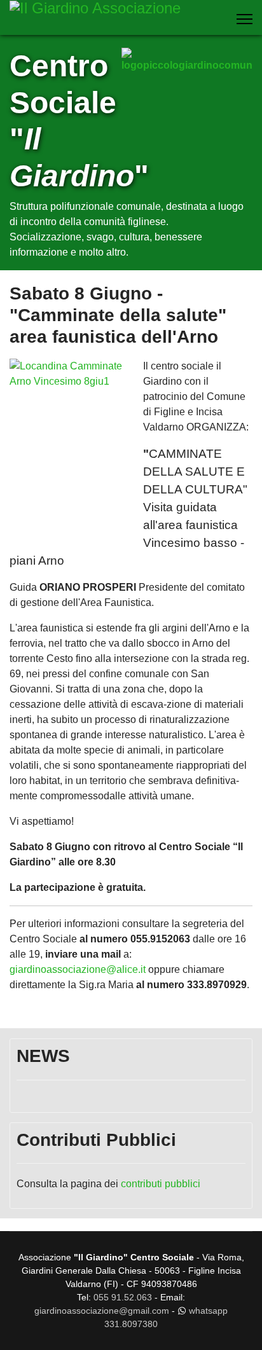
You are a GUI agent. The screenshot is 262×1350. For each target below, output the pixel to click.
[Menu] (244, 19)
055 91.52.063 (122, 1297)
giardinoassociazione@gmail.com (101, 1310)
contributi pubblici (160, 1183)
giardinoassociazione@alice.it (79, 969)
